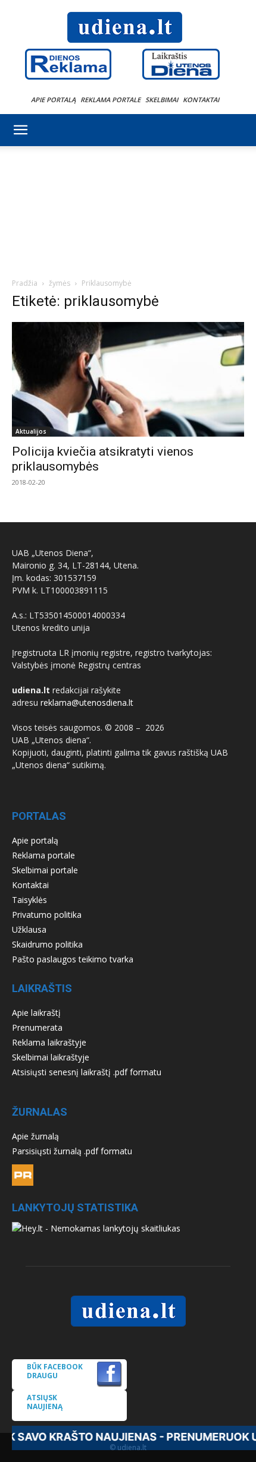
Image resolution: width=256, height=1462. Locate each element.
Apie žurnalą (35, 1136)
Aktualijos (30, 431)
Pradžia (25, 283)
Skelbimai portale (45, 870)
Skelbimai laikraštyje (50, 1057)
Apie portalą (53, 99)
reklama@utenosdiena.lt (86, 702)
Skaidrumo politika (47, 944)
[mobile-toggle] (20, 130)
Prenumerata (37, 1027)
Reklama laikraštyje (49, 1042)
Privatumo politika (47, 914)
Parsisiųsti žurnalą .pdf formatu (72, 1151)
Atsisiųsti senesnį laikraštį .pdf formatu (86, 1072)
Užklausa (29, 929)
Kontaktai (201, 99)
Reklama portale (110, 99)
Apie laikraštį (36, 1012)
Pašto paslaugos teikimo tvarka (72, 959)
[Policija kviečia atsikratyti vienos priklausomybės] (128, 379)
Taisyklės (29, 899)
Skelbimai (161, 99)
